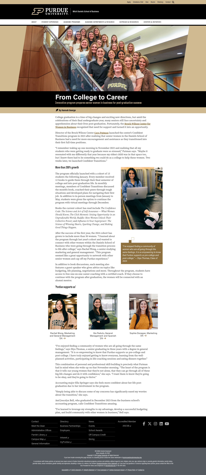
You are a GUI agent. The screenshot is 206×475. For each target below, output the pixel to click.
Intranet (63, 437)
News (91, 421)
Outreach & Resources (129, 21)
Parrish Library (38, 434)
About (33, 21)
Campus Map (37, 439)
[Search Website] (173, 2)
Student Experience (49, 21)
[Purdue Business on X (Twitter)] (149, 423)
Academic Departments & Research (99, 21)
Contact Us (141, 470)
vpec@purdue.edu (110, 466)
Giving (92, 439)
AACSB (126, 425)
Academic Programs (72, 21)
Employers (65, 430)
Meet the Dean (38, 425)
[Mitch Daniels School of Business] (85, 12)
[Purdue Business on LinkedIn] (161, 423)
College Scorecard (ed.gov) (117, 470)
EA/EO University (76, 470)
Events (92, 425)
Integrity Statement (89, 470)
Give (147, 2)
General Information (40, 443)
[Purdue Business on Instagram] (155, 423)
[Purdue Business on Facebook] (144, 423)
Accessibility (65, 470)
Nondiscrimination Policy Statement (107, 463)
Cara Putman (101, 132)
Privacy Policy (131, 470)
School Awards (95, 430)
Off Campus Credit (97, 434)
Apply (129, 2)
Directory (160, 2)
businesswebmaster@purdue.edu (132, 457)
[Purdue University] (50, 12)
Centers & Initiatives (152, 21)
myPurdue (65, 441)
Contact (168, 2)
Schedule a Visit (138, 2)
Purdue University (102, 455)
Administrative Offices (41, 430)
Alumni (153, 2)
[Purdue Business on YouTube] (167, 423)
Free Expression (102, 470)
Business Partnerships (70, 425)
